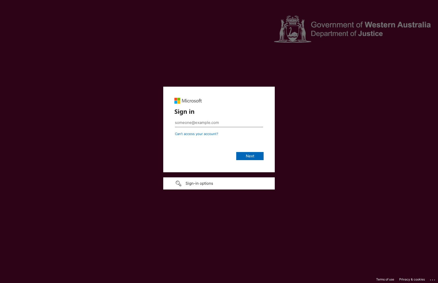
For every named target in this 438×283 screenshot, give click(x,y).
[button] (219, 183)
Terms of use (385, 279)
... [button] (433, 278)
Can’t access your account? (196, 134)
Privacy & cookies (412, 279)
